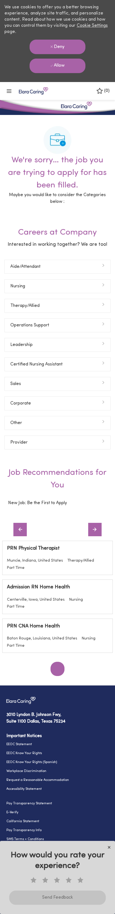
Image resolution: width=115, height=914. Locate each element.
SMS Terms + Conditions (25, 839)
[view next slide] (95, 529)
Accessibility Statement (24, 789)
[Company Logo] (33, 91)
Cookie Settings (92, 25)
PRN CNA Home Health (33, 626)
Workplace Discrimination (26, 771)
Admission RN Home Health (38, 587)
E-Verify (12, 812)
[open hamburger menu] (9, 91)
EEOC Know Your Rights (24, 753)
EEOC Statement (19, 744)
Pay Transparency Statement (29, 803)
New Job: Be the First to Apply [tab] (37, 503)
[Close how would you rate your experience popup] (109, 847)
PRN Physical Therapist (33, 548)
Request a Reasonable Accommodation (37, 780)
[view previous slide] (20, 529)
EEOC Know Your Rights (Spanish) (31, 762)
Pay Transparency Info (24, 830)
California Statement (22, 821)
